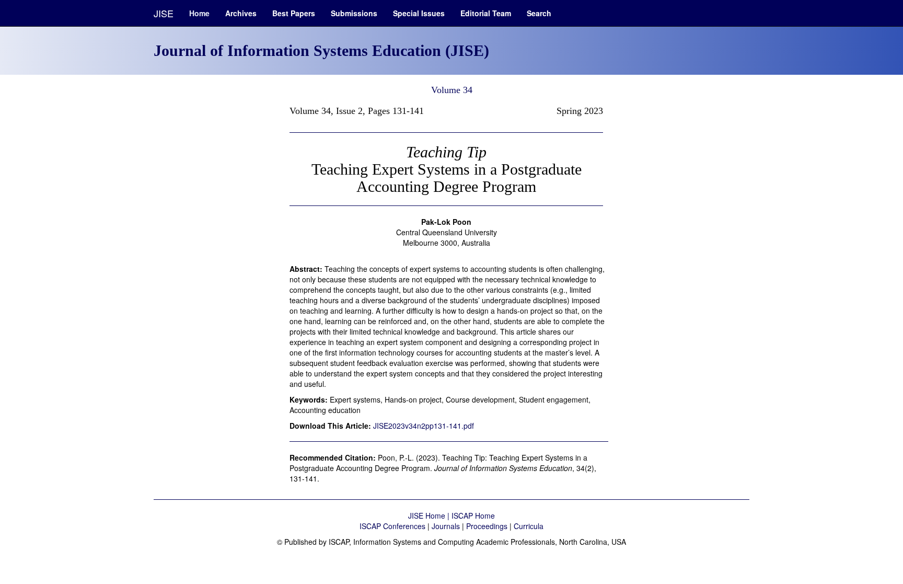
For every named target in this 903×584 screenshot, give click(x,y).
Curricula (528, 526)
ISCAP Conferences (392, 526)
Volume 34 (451, 90)
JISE (163, 13)
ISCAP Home (473, 515)
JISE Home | (430, 515)
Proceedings (486, 526)
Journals (446, 526)
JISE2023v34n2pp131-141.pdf (423, 425)
